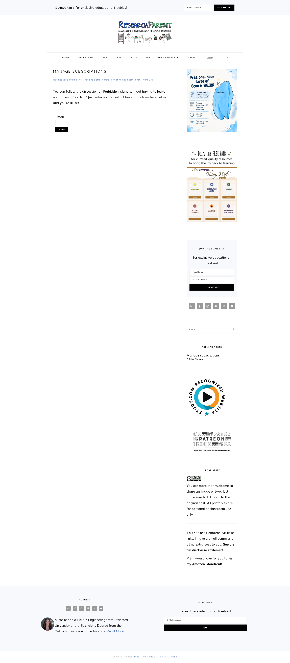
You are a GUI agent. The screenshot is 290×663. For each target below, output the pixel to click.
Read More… (116, 631)
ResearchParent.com (145, 32)
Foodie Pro (140, 657)
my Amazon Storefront (204, 564)
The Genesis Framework (163, 657)
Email (59, 117)
